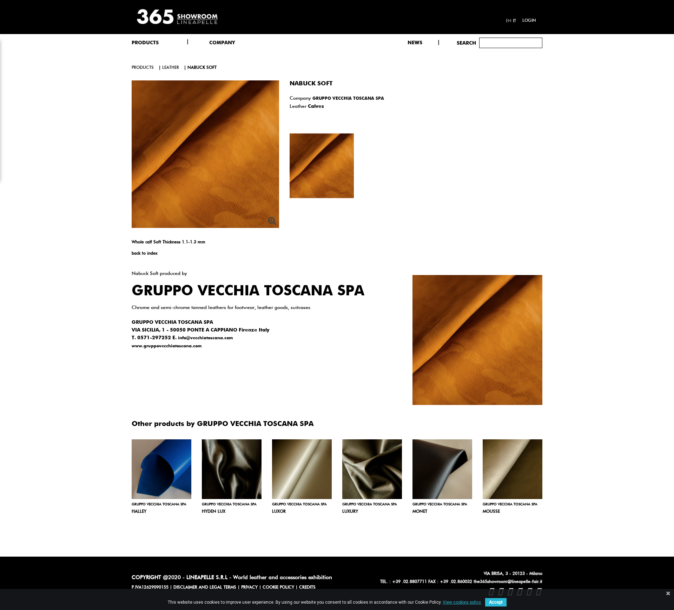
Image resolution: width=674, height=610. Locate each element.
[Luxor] (302, 469)
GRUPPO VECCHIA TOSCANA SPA (348, 99)
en (508, 21)
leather (170, 68)
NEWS (415, 42)
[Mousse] (512, 469)
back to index (144, 253)
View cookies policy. (462, 602)
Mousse (491, 512)
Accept (496, 602)
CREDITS (307, 587)
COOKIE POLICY (278, 587)
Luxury (350, 512)
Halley (139, 512)
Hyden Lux (213, 512)
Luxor (279, 512)
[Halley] (161, 469)
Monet (419, 512)
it (514, 21)
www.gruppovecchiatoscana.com (166, 346)
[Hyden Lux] (232, 469)
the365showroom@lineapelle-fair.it (508, 582)
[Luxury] (372, 469)
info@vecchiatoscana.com (205, 338)
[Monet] (442, 469)
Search (466, 43)
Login (529, 21)
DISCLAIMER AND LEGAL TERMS (204, 587)
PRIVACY (249, 587)
